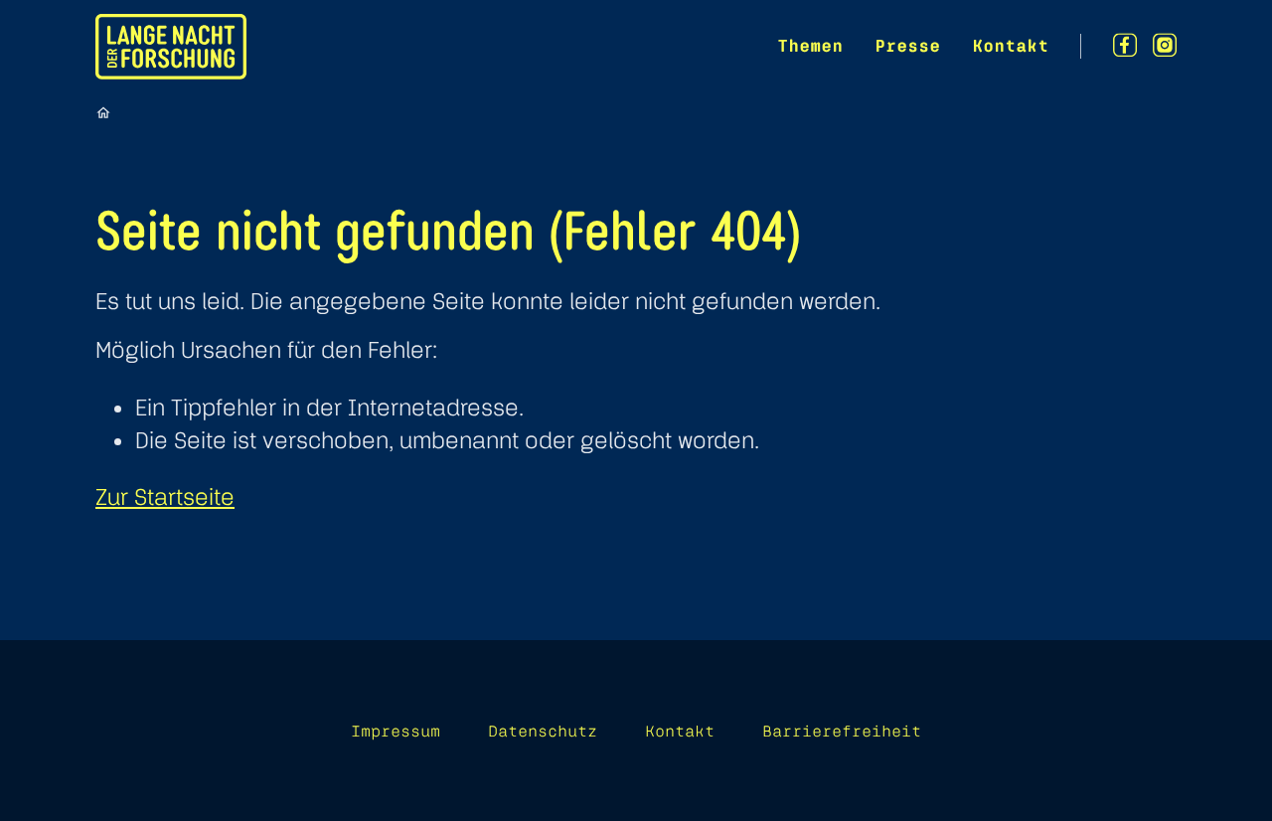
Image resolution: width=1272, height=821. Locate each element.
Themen (810, 45)
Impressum (395, 730)
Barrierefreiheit (841, 730)
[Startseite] (103, 112)
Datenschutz (542, 730)
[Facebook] (1125, 45)
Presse (907, 45)
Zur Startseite (165, 496)
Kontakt (1010, 45)
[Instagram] (1165, 45)
